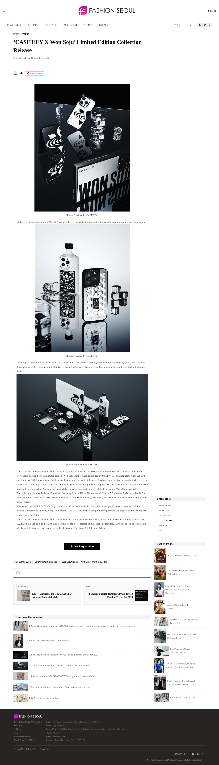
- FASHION (163, 510)
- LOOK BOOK (165, 520)
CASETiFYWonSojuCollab (94, 562)
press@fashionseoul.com (55, 736)
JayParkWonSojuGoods (47, 562)
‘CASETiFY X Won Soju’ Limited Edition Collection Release (77, 46)
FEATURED (14, 25)
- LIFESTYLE (164, 515)
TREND (103, 25)
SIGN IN (212, 11)
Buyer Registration (82, 546)
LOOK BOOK (70, 25)
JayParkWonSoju (22, 562)
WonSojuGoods (70, 562)
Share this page (36, 73)
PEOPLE (88, 25)
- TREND (162, 530)
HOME (16, 34)
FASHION (32, 25)
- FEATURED (164, 505)
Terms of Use (19, 749)
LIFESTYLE (50, 25)
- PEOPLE (162, 525)
